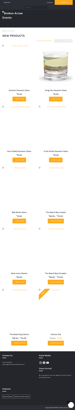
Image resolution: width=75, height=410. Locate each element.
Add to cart (19, 99)
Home (4, 31)
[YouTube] (47, 362)
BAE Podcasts (7, 396)
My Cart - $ (64, 2)
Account (50, 2)
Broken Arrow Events (22, 396)
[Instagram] (40, 362)
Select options (56, 221)
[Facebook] (44, 362)
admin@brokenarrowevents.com (13, 364)
